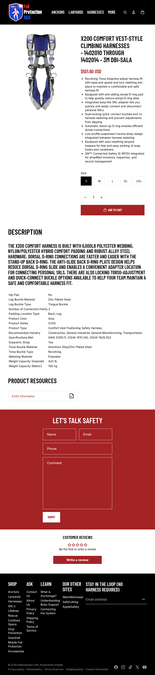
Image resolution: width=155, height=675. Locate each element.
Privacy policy (16, 669)
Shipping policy (74, 669)
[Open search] (125, 12)
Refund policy (34, 669)
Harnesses (15, 601)
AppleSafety (71, 606)
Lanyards (14, 596)
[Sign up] (143, 599)
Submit (51, 517)
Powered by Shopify (51, 664)
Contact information (97, 669)
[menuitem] (112, 12)
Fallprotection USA (28, 664)
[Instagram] (123, 667)
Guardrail (14, 637)
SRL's (11, 606)
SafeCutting (70, 602)
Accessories (16, 651)
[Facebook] (116, 667)
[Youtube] (144, 667)
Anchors (13, 591)
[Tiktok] (130, 667)
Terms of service (54, 669)
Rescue (13, 615)
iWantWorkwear (73, 597)
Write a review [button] (77, 560)
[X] (137, 667)
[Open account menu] (133, 12)
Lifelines (13, 610)
